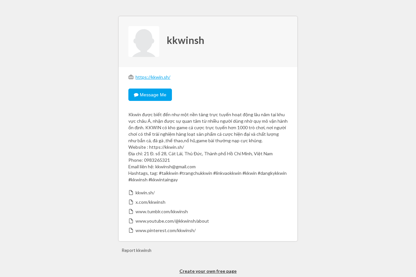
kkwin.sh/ (145, 192)
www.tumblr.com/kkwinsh (162, 211)
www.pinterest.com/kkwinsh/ (166, 230)
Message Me (152, 94)
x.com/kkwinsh (150, 202)
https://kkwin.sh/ (153, 77)
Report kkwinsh (136, 250)
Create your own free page (208, 271)
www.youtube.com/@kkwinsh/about (172, 221)
